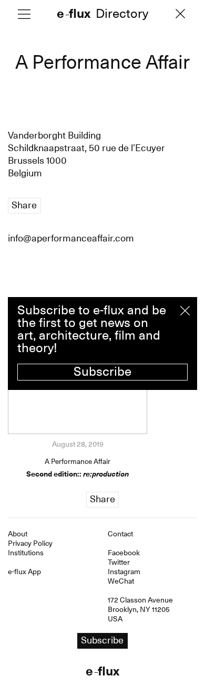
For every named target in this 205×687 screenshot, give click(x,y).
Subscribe (102, 371)
